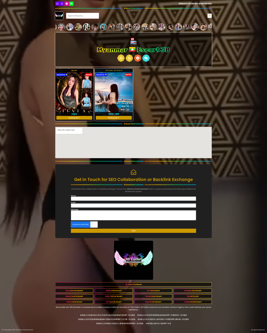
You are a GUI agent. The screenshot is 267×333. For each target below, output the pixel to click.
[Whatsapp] (57, 4)
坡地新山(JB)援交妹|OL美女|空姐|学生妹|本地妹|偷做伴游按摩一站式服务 (107, 315)
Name (73, 196)
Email (73, 202)
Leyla (74, 114)
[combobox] (82, 16)
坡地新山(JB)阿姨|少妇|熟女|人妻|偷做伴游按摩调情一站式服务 (120, 323)
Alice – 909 (114, 114)
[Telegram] (67, 4)
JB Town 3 (117, 70)
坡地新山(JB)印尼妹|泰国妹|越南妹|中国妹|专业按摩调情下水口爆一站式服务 (106, 319)
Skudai (74, 70)
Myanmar (61, 75)
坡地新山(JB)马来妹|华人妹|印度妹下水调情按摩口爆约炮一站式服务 (163, 319)
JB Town (109, 70)
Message (74, 209)
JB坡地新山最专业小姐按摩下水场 (158, 323)
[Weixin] (71, 4)
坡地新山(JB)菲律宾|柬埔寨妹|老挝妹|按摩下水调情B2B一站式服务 (162, 315)
